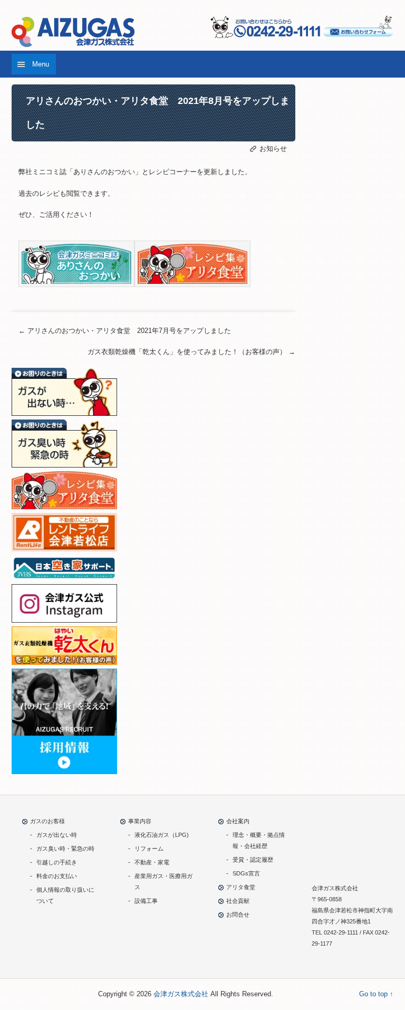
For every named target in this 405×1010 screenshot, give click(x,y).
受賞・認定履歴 (253, 859)
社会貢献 (237, 901)
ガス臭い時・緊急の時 (65, 848)
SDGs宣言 (246, 873)
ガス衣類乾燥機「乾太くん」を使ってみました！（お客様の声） (191, 352)
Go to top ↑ (376, 994)
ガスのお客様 (47, 821)
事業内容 (139, 821)
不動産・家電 (151, 862)
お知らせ (273, 149)
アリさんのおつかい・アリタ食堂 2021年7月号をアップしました (124, 331)
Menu (40, 64)
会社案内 (237, 821)
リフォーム (148, 848)
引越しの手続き (56, 862)
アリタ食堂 (240, 887)
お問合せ (237, 914)
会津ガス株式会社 (180, 994)
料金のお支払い (56, 876)
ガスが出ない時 (56, 835)
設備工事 (146, 901)
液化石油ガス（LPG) (161, 835)
